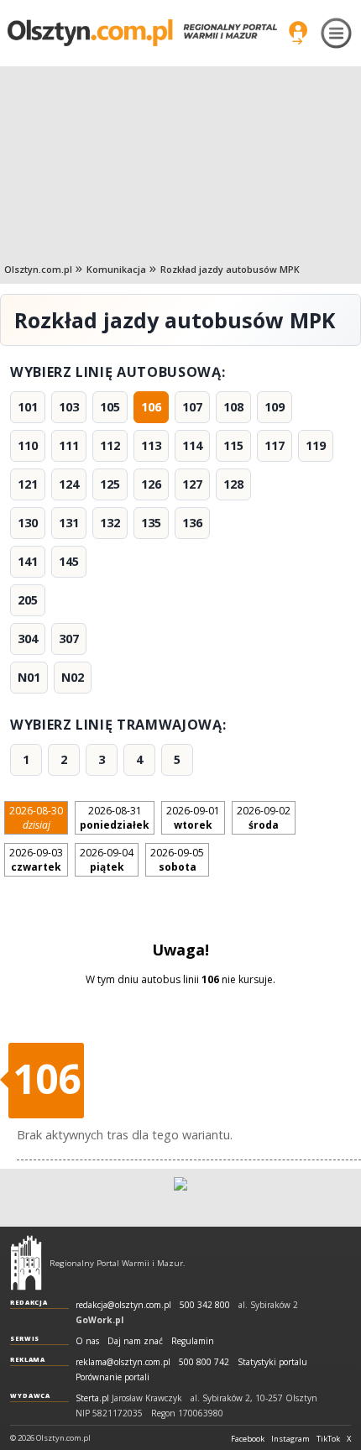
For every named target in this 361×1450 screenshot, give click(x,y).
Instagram (290, 1439)
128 (233, 484)
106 (151, 407)
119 (316, 445)
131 (69, 523)
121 (28, 484)
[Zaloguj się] (298, 32)
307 (69, 638)
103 (69, 407)
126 (151, 484)
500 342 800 (205, 1305)
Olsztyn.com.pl (38, 269)
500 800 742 (204, 1362)
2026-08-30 (36, 818)
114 (192, 445)
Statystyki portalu (272, 1362)
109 (274, 407)
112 (110, 445)
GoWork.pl (99, 1320)
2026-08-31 (114, 818)
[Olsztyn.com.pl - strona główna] (26, 1262)
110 (28, 445)
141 (28, 561)
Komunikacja (116, 269)
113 (151, 445)
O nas (87, 1341)
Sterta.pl (92, 1398)
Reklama (27, 1359)
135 (151, 523)
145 (69, 561)
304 (28, 638)
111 (69, 445)
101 (28, 407)
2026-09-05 (177, 859)
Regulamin (192, 1341)
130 (28, 523)
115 (233, 445)
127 (192, 484)
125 (110, 484)
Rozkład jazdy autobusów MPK (230, 269)
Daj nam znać (135, 1341)
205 (28, 600)
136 (192, 523)
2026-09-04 (106, 859)
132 (110, 523)
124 (69, 484)
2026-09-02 (263, 818)
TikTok (328, 1439)
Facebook (247, 1439)
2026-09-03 (36, 859)
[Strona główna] (142, 32)
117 (274, 445)
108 (233, 407)
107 (192, 407)
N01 (29, 677)
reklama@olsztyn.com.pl (123, 1362)
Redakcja (29, 1302)
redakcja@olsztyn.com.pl (123, 1305)
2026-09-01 (193, 818)
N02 (72, 677)
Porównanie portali (112, 1377)
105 (110, 407)
